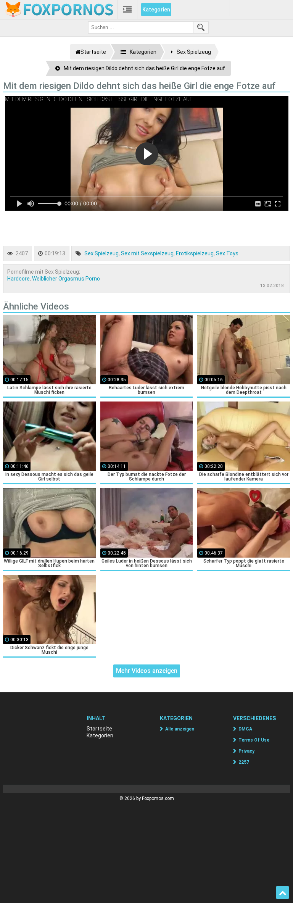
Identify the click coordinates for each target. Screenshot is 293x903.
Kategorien (156, 9)
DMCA (245, 729)
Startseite (99, 729)
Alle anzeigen (179, 729)
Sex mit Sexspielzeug (147, 253)
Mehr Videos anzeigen (146, 670)
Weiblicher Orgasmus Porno (66, 279)
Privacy (246, 751)
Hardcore (18, 279)
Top (282, 892)
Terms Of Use (253, 740)
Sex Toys (227, 253)
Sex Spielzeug (101, 253)
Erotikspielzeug (195, 253)
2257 (243, 762)
